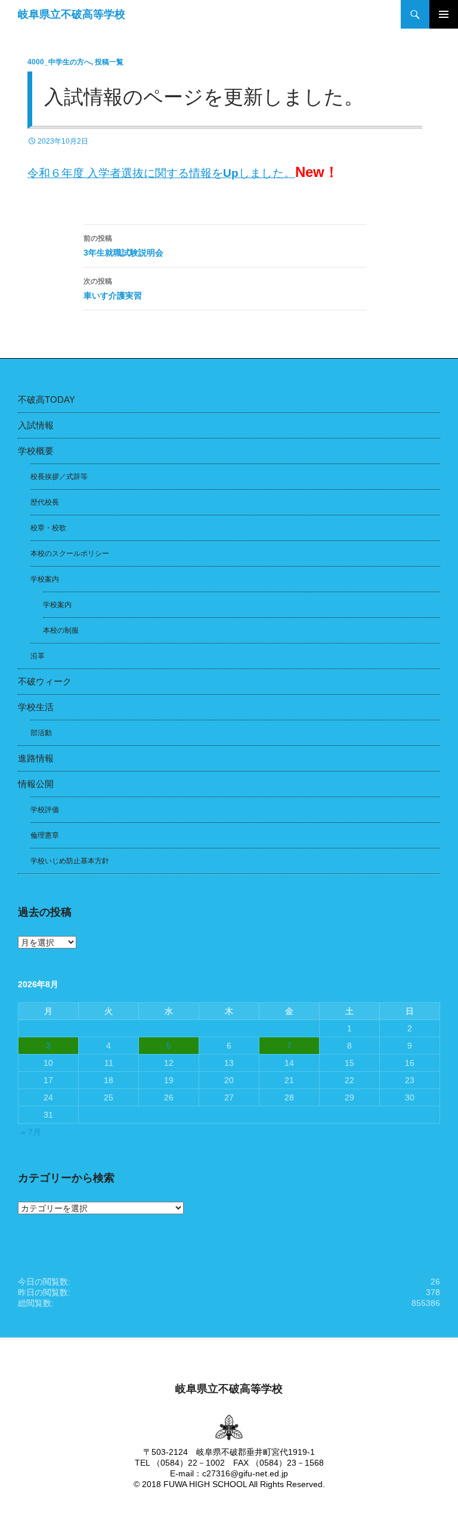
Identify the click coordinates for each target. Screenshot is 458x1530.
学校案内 (44, 579)
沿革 (37, 656)
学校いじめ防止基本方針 (69, 861)
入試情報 (36, 425)
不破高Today (46, 399)
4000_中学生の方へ (59, 62)
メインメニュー (443, 14)
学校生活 (36, 707)
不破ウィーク (45, 681)
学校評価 (44, 810)
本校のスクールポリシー (69, 553)
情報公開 (36, 784)
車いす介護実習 (112, 288)
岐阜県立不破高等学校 (71, 14)
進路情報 (36, 758)
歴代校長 (44, 502)
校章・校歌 (48, 528)
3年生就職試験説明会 (123, 245)
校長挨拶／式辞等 (59, 476)
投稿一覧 (109, 62)
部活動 (41, 733)
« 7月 (31, 1132)
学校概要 (36, 451)
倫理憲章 (44, 835)
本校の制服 (61, 630)
